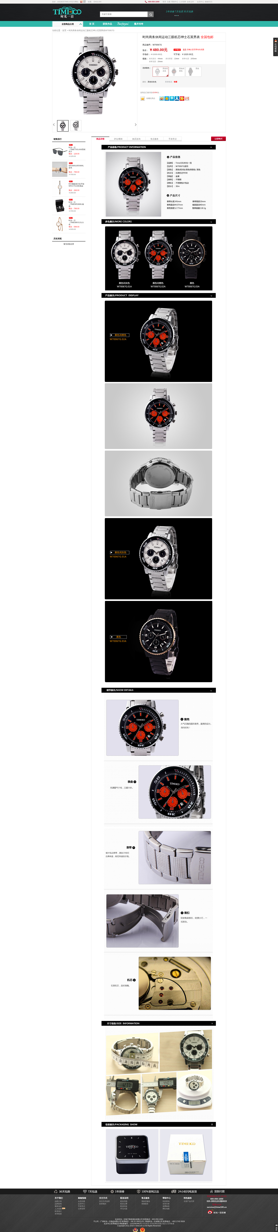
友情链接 (58, 1214)
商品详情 (100, 139)
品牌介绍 (58, 1201)
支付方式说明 (104, 1201)
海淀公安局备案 (168, 1224)
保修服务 (144, 1204)
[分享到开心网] (182, 100)
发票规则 (102, 1204)
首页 (64, 30)
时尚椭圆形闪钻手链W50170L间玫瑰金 (76, 185)
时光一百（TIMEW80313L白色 (76, 222)
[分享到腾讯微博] (172, 100)
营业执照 (145, 1224)
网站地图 (166, 1209)
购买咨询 (136, 139)
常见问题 (123, 1209)
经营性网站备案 (156, 1224)
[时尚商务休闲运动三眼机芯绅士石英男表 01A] (63, 126)
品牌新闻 (58, 1204)
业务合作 (190, 2)
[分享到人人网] (177, 100)
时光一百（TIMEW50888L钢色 (76, 204)
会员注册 (81, 1201)
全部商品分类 (68, 24)
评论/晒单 (118, 139)
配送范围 (123, 1201)
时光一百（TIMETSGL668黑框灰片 (77, 149)
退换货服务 (145, 1201)
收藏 (89, 2)
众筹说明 (81, 1209)
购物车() (208, 2)
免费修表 (166, 1206)
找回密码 (166, 1201)
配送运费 (123, 1204)
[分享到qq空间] (166, 100)
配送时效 (123, 1206)
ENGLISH (97, 2)
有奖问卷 (166, 1204)
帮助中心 (174, 2)
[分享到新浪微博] (161, 100)
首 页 (91, 24)
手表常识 (173, 139)
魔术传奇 (138, 24)
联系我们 (58, 1211)
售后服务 (154, 139)
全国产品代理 (189, 1201)
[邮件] (187, 100)
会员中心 (200, 2)
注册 (168, 2)
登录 (164, 2)
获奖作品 (107, 24)
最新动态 (58, 1206)
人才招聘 (182, 2)
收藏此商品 (150, 98)
